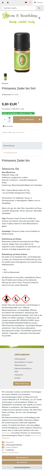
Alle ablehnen (22, 462)
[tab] (22, 145)
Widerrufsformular (22, 384)
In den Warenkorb (27, 119)
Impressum (18, 375)
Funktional (10, 450)
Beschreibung (9, 146)
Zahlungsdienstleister (14, 445)
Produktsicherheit (10, 153)
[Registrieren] (8, 2)
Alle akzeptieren (22, 457)
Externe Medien (12, 447)
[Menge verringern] (9, 121)
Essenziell (9, 442)
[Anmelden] (3, 2)
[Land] (26, 2)
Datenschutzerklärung (22, 368)
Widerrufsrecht (20, 365)
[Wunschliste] (30, 2)
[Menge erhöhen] (9, 118)
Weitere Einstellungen (10, 452)
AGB (16, 372)
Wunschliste (8, 126)
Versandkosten (19, 132)
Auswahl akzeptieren (22, 467)
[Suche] (39, 8)
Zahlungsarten (20, 359)
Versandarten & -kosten (23, 362)
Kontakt (17, 378)
